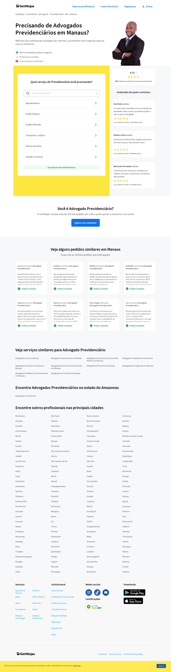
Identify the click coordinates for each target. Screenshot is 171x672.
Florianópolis (92, 431)
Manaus (73, 14)
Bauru (53, 516)
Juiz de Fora (20, 461)
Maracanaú (20, 536)
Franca (54, 526)
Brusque (18, 561)
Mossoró (126, 556)
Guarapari (126, 546)
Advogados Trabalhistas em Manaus (137, 358)
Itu (52, 521)
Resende (54, 566)
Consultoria (31, 14)
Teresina (54, 491)
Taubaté (54, 501)
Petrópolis (91, 511)
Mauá (89, 471)
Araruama (91, 541)
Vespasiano (56, 536)
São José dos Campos (60, 451)
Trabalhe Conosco (59, 609)
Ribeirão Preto (57, 431)
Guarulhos (55, 426)
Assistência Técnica (20, 591)
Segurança (130, 6)
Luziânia (90, 551)
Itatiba (125, 541)
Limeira (18, 516)
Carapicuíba (127, 461)
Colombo (126, 486)
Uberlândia (127, 456)
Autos (17, 603)
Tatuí (17, 571)
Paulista (125, 511)
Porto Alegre (21, 431)
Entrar (149, 6)
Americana (55, 506)
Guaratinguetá (93, 556)
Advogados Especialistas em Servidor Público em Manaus (102, 359)
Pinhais (90, 491)
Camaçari (126, 506)
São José (90, 461)
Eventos (35, 590)
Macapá (90, 566)
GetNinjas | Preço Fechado (62, 597)
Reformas (36, 603)
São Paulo (55, 416)
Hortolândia (92, 481)
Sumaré (90, 486)
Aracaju (125, 476)
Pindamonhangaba (23, 556)
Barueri (125, 426)
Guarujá (54, 466)
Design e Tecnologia (20, 616)
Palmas (125, 496)
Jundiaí (18, 456)
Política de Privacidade (133, 654)
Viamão (90, 496)
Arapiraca (19, 466)
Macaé (125, 501)
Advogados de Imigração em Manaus (137, 365)
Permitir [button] (161, 666)
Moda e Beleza (38, 597)
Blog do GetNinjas (59, 615)
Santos (125, 431)
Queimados (56, 551)
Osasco (18, 441)
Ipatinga (19, 541)
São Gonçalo (92, 451)
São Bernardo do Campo (132, 436)
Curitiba (18, 426)
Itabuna (125, 571)
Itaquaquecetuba (58, 486)
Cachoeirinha (21, 501)
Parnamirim (20, 506)
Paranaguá (55, 571)
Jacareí (125, 491)
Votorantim (127, 521)
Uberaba (126, 531)
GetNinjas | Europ (58, 603)
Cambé (125, 566)
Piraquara (19, 531)
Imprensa (103, 654)
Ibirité (89, 521)
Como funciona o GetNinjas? (31, 61)
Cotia (124, 466)
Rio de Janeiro (93, 416)
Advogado (44, 14)
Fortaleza (126, 416)
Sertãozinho (92, 561)
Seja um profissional (83, 6)
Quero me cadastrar (86, 222)
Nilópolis (19, 496)
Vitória (54, 456)
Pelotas (54, 531)
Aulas (17, 597)
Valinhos (19, 491)
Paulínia (90, 516)
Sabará (18, 526)
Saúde (34, 609)
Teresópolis (127, 536)
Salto (17, 546)
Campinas (91, 436)
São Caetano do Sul (59, 461)
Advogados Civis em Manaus (27, 358)
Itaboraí (125, 526)
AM (66, 14)
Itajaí (17, 476)
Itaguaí (54, 561)
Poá (124, 516)
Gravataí (54, 496)
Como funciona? (109, 6)
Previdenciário (57, 14)
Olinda (125, 481)
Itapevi (90, 476)
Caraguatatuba (93, 526)
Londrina (55, 471)
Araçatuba (91, 571)
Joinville (126, 441)
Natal (17, 471)
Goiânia (54, 421)
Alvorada (19, 511)
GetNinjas (20, 14)
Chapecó (54, 541)
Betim (53, 476)
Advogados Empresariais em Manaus (66, 358)
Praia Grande (127, 451)
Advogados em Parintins (25, 396)
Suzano (90, 466)
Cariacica (90, 501)
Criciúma (90, 546)
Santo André (56, 436)
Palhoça (125, 561)
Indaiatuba (20, 486)
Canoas (90, 456)
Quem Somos (57, 590)
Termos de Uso (115, 654)
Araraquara (91, 531)
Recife (18, 436)
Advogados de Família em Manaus (101, 365)
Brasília (125, 421)
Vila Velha (55, 446)
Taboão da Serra (22, 451)
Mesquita (55, 511)
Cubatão (19, 566)
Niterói (90, 426)
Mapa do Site (56, 628)
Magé (89, 536)
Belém (89, 446)
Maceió (54, 481)
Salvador (19, 421)
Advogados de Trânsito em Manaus (65, 373)
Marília (125, 551)
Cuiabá (18, 446)
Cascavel (19, 521)
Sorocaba (126, 446)
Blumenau (126, 471)
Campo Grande (93, 441)
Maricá (89, 506)
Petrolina (55, 546)
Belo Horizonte (93, 421)
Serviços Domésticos (37, 616)
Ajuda (53, 634)
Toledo (54, 556)
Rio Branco (20, 416)
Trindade (19, 551)
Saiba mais (77, 665)
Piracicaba (19, 481)
